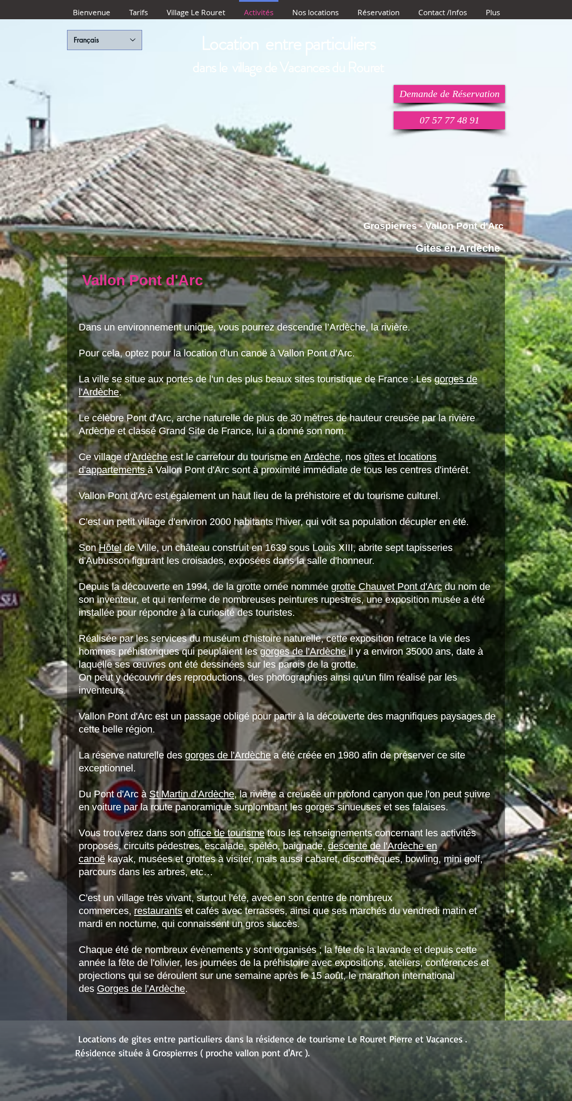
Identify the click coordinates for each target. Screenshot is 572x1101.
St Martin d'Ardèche (191, 794)
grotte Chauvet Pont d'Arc (386, 586)
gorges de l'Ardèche (303, 651)
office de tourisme (226, 832)
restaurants (158, 910)
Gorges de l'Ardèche (141, 988)
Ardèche (149, 456)
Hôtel (110, 547)
